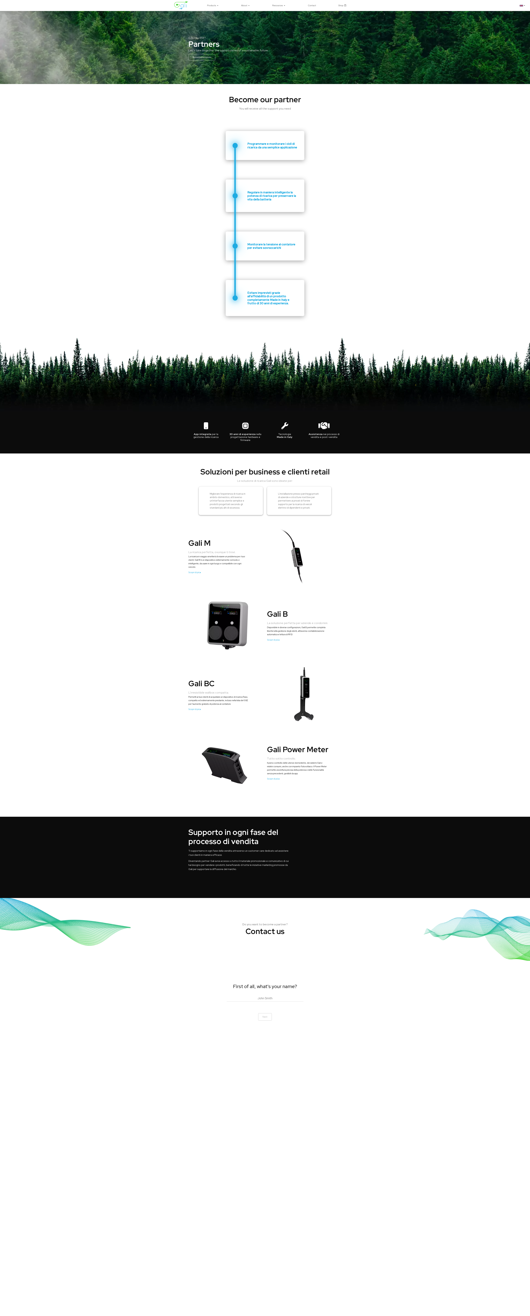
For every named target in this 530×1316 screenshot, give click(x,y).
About (244, 5)
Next (265, 1016)
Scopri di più (194, 572)
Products (211, 5)
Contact (312, 5)
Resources (277, 5)
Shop (340, 5)
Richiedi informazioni (202, 57)
